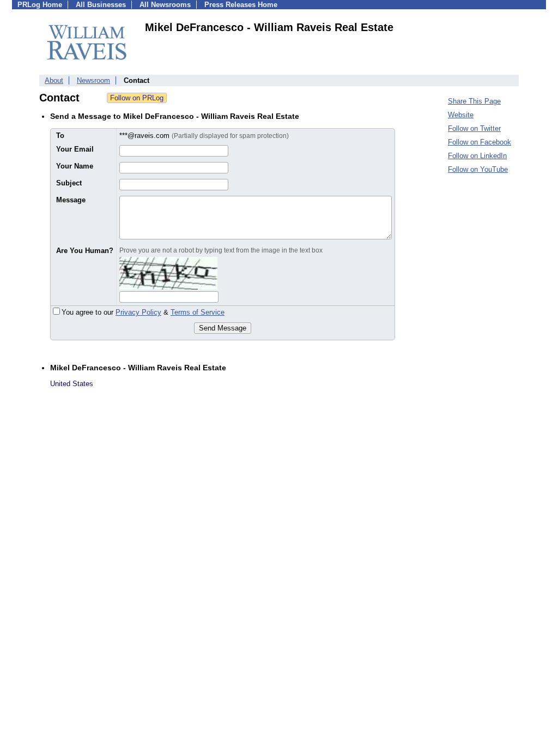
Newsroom (93, 80)
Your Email (75, 149)
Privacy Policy (138, 312)
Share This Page (474, 101)
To (60, 135)
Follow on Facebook (479, 142)
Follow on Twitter (474, 128)
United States (71, 384)
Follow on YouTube (478, 169)
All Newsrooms (165, 5)
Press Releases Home (240, 5)
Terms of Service (198, 312)
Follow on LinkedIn (477, 156)
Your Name (74, 166)
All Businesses (101, 5)
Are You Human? (84, 251)
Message (71, 200)
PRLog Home (39, 5)
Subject (69, 183)
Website (461, 115)
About (54, 80)
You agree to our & (143, 312)
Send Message (222, 328)
